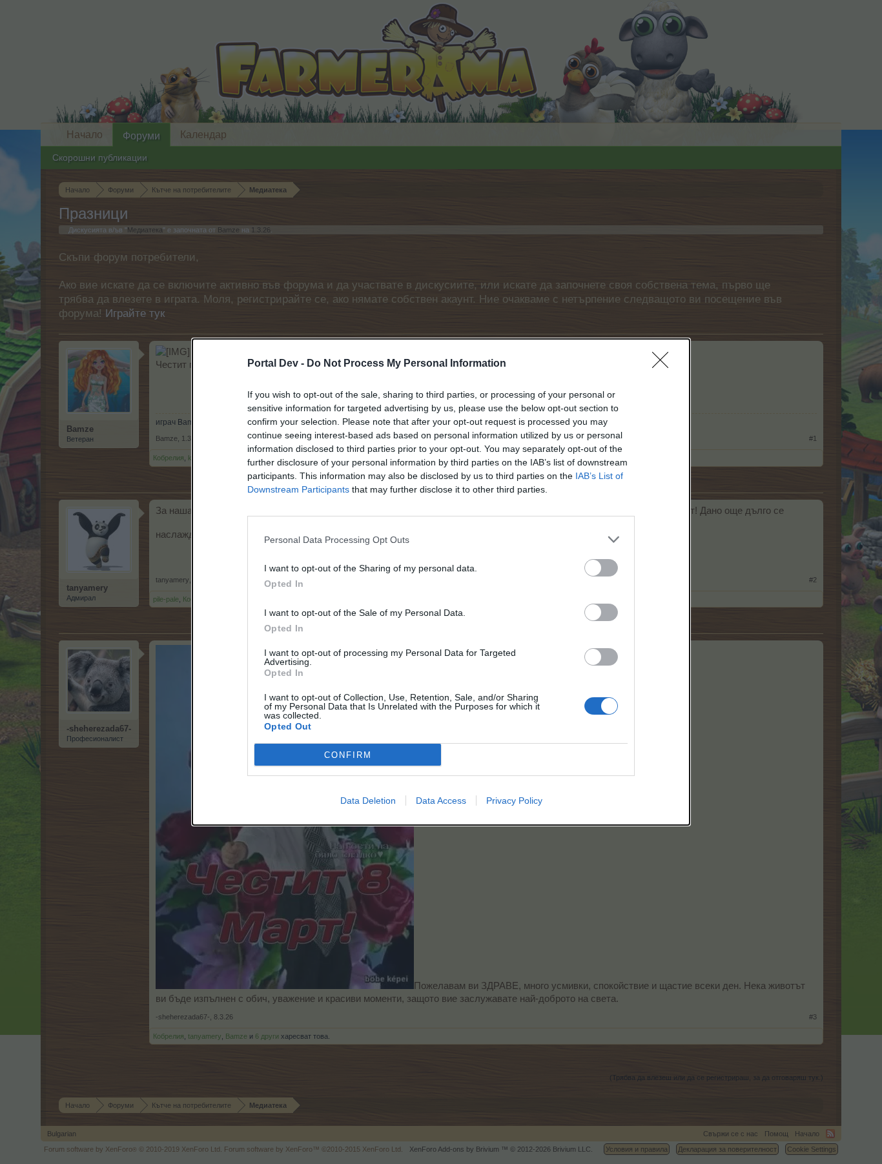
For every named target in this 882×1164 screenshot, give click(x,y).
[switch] (601, 568)
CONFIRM (348, 755)
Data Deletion (368, 800)
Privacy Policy (514, 800)
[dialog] (441, 582)
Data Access (441, 800)
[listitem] (441, 539)
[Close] (664, 364)
